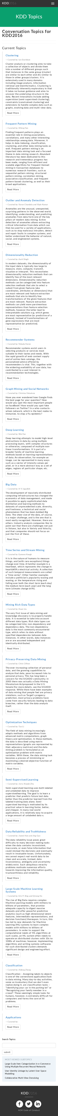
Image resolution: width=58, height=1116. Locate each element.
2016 (9, 3)
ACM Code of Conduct (29, 1110)
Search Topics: (9, 1039)
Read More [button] (13, 113)
